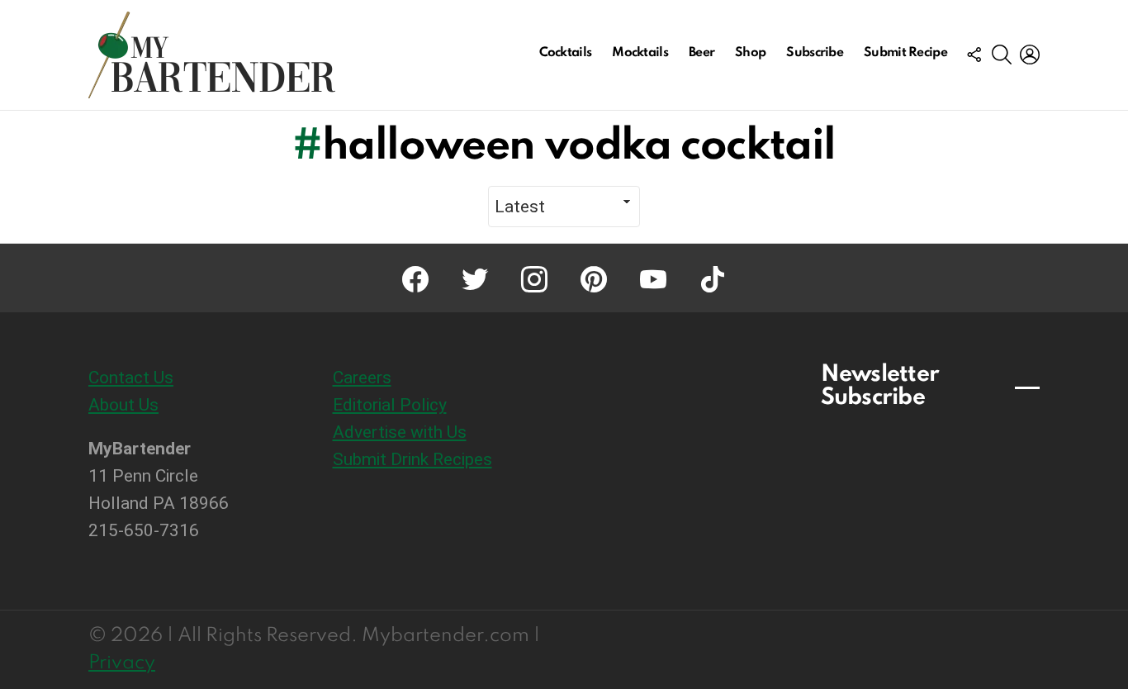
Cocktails (565, 52)
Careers (362, 377)
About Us (123, 405)
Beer (701, 52)
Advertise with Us (400, 432)
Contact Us (130, 377)
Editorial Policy (390, 405)
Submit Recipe (905, 52)
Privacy (121, 662)
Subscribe (814, 52)
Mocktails (640, 52)
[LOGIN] (1030, 54)
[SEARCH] (1002, 54)
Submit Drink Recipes (412, 459)
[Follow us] (973, 54)
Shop (750, 52)
